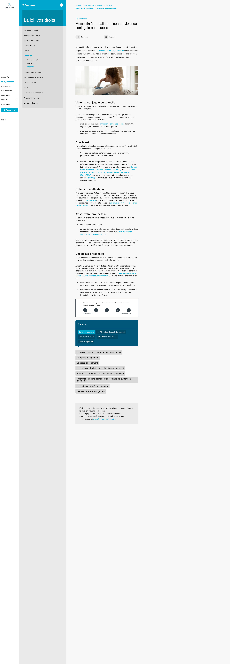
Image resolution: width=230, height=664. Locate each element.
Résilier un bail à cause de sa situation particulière (100, 373)
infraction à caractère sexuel (112, 124)
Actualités (5, 77)
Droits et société (30, 83)
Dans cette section (33, 60)
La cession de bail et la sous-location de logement (100, 368)
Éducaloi (4, 99)
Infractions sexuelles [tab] (86, 337)
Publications (5, 95)
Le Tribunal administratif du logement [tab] (111, 332)
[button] (61, 5)
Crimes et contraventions (33, 73)
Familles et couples (31, 30)
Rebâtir (90, 178)
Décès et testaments (31, 40)
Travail (26, 51)
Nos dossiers (6, 86)
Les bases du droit (30, 103)
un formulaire (88, 200)
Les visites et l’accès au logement (92, 386)
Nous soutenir (6, 104)
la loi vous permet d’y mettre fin (110, 50)
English (4, 120)
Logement (30, 67)
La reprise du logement (87, 357)
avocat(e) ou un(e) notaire (104, 419)
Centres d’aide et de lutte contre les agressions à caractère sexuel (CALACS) (107, 172)
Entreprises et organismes (33, 93)
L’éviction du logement (87, 363)
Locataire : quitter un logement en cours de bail (99, 352)
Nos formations (6, 91)
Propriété (30, 63)
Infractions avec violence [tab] (107, 337)
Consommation (29, 45)
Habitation (28, 56)
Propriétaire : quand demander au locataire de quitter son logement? (104, 380)
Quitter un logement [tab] (86, 332)
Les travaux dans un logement (91, 391)
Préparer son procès (31, 98)
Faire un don (10, 110)
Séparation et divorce (32, 35)
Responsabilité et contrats (33, 78)
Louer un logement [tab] (86, 342)
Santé (26, 88)
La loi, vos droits (7, 82)
